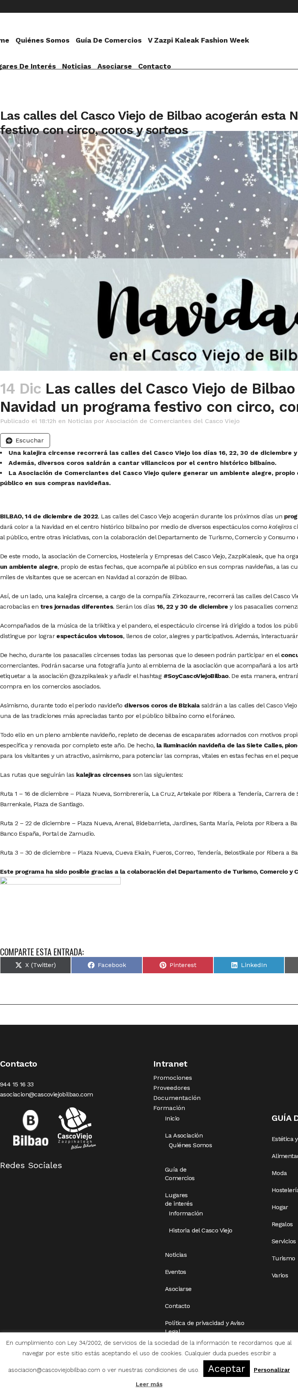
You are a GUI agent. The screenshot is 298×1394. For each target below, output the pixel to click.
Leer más (149, 1384)
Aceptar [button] (226, 1368)
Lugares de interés (178, 1199)
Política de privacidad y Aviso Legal (204, 1327)
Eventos (175, 1271)
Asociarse (178, 1288)
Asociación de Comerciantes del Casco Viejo (173, 421)
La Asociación (184, 1135)
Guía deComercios (180, 1174)
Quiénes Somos (190, 1145)
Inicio (172, 1118)
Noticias (80, 421)
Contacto (177, 1306)
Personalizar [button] (272, 1369)
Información (186, 1213)
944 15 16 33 (17, 1084)
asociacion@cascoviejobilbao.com (46, 1094)
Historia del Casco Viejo (200, 1230)
